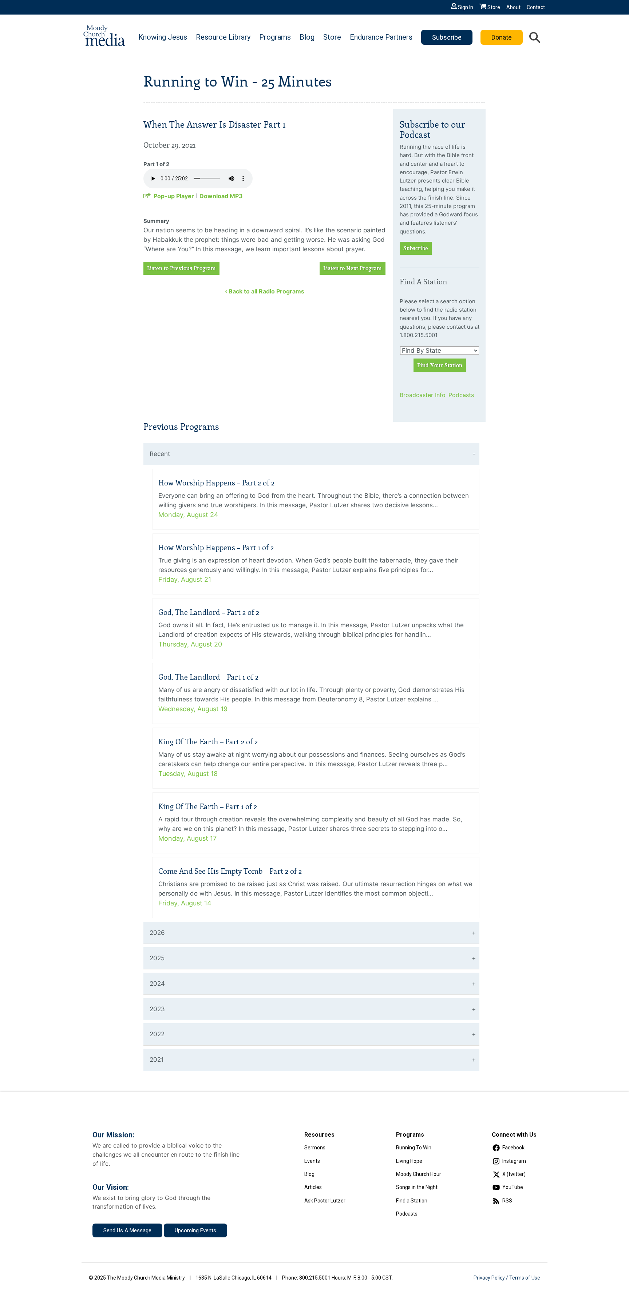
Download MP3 (221, 196)
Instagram (514, 1161)
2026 (157, 932)
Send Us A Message (127, 1230)
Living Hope (409, 1161)
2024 (157, 983)
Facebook (513, 1147)
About (513, 7)
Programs (275, 37)
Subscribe (447, 37)
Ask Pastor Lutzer (324, 1201)
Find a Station (411, 1201)
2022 (157, 1034)
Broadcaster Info (419, 395)
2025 (157, 958)
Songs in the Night (417, 1187)
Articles (313, 1187)
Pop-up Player (174, 196)
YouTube (512, 1187)
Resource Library (223, 37)
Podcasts (461, 395)
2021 (157, 1059)
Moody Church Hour (418, 1174)
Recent (160, 453)
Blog (307, 37)
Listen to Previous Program (181, 268)
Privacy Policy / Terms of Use (507, 1278)
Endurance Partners (381, 37)
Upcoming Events (195, 1230)
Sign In (465, 7)
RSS (507, 1201)
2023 (157, 1009)
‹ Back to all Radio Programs (264, 291)
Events (312, 1161)
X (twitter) (514, 1174)
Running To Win (413, 1147)
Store (493, 7)
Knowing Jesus (162, 37)
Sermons (314, 1147)
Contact (536, 7)
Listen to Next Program (352, 268)
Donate (501, 37)
